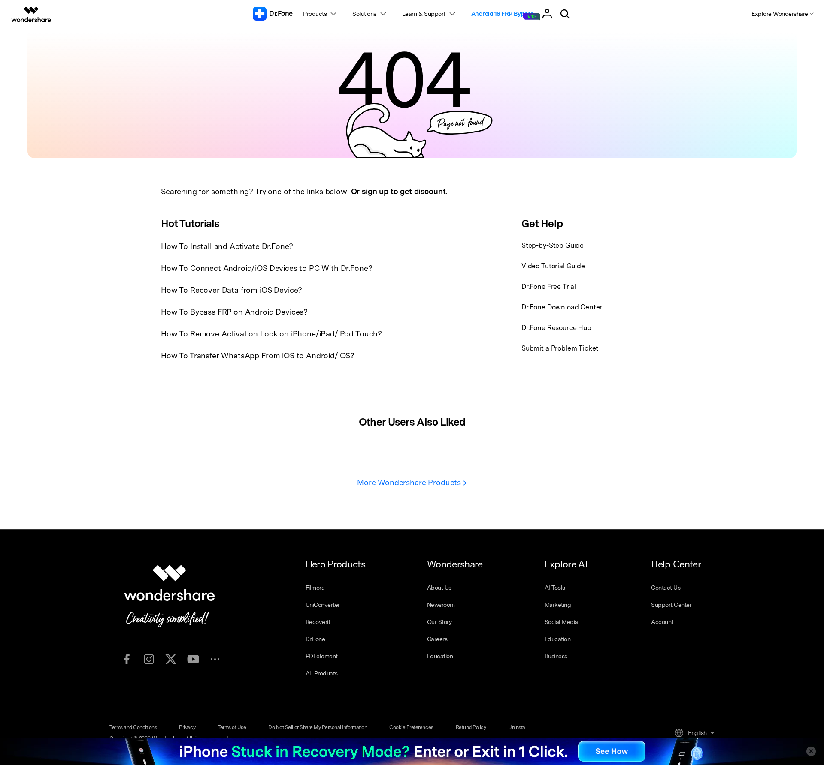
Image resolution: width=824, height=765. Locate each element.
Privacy (187, 727)
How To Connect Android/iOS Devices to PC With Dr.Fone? (266, 268)
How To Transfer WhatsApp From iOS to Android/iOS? (257, 355)
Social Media (561, 621)
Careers (437, 639)
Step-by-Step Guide (552, 245)
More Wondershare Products (410, 482)
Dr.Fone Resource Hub (556, 328)
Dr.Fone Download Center (561, 307)
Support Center (671, 604)
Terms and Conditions (133, 727)
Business (556, 656)
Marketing (558, 604)
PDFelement (322, 656)
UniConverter (323, 604)
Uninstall (517, 727)
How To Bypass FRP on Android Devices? (234, 311)
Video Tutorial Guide (553, 266)
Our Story (439, 621)
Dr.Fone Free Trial (548, 286)
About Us (439, 587)
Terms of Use (232, 727)
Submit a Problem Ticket (559, 348)
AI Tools (555, 587)
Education (440, 656)
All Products (322, 673)
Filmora (315, 587)
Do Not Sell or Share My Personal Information (317, 727)
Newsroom (441, 604)
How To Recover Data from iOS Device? (231, 289)
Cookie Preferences (411, 727)
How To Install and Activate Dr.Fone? (227, 246)
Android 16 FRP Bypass (502, 13)
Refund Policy (471, 727)
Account (662, 621)
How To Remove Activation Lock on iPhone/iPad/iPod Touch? (271, 333)
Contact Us (665, 587)
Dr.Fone (315, 639)
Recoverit (318, 621)
